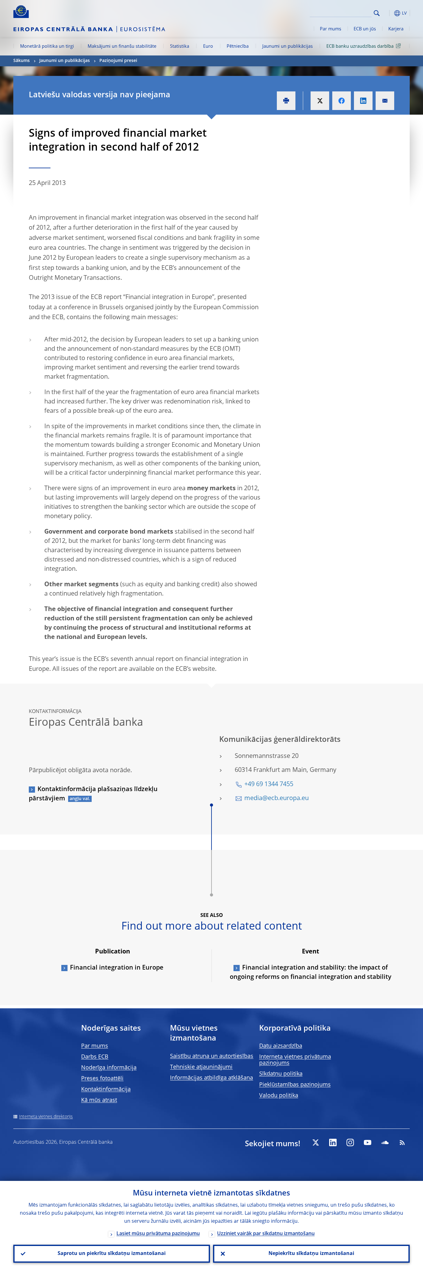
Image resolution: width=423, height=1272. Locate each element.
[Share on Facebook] (341, 100)
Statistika (179, 46)
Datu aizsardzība (280, 1046)
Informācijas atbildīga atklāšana (211, 1078)
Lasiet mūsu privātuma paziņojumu (158, 1233)
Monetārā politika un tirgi (47, 46)
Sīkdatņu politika (281, 1074)
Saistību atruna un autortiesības (211, 1056)
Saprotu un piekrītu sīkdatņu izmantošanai (112, 1253)
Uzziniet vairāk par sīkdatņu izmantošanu (266, 1233)
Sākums (21, 61)
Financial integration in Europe (117, 968)
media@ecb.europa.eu (276, 798)
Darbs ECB (94, 1057)
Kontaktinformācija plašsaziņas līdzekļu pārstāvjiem (93, 794)
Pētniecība (238, 46)
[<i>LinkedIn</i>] (332, 1142)
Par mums (330, 29)
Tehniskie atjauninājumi (201, 1067)
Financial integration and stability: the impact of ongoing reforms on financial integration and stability (310, 972)
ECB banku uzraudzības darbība (360, 46)
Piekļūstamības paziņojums (295, 1085)
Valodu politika (278, 1095)
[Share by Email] (385, 100)
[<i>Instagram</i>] (350, 1142)
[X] (315, 1142)
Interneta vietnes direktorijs (46, 1117)
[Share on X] (320, 100)
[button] (388, 13)
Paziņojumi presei (118, 61)
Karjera (395, 29)
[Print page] (286, 100)
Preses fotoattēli (102, 1078)
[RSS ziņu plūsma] (402, 1142)
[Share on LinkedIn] (363, 100)
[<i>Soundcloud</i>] (384, 1142)
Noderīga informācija (109, 1068)
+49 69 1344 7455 (268, 784)
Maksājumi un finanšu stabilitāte (122, 46)
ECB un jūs (365, 29)
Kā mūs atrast (99, 1100)
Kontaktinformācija (106, 1089)
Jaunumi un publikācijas (287, 46)
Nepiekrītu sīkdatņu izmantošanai (311, 1253)
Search (377, 13)
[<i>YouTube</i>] (367, 1142)
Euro (208, 46)
